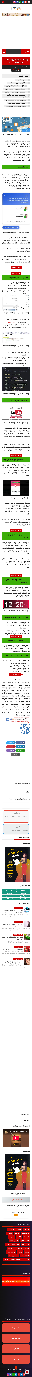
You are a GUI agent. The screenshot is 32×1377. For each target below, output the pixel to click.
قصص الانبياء (24, 1256)
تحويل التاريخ (23, 899)
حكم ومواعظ (13, 1241)
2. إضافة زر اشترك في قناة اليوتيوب (15, 86)
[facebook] (17, 2)
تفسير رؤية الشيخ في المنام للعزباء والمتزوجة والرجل (13, 925)
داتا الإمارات (16, 1338)
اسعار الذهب (9, 890)
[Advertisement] (16, 34)
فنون (19, 1252)
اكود (16, 1233)
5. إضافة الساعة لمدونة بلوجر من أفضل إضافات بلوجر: (18, 96)
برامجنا (10, 1237)
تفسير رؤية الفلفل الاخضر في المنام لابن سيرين (12, 938)
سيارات (18, 1248)
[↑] (16, 1367)
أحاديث (26, 1229)
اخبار (18, 1229)
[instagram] (14, 2)
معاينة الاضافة (16, 267)
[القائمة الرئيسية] (4, 51)
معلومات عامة (15, 1259)
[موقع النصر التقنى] (16, 8)
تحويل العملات (9, 899)
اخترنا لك (11, 1229)
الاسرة (26, 1237)
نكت (6, 1259)
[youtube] (25, 2)
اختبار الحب (23, 893)
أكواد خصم (25, 1233)
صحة (26, 1252)
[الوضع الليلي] (27, 1372)
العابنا (18, 1237)
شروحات (15, 67)
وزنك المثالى (9, 893)
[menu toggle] (29, 2)
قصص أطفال (10, 1252)
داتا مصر (16, 1359)
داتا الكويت (16, 1349)
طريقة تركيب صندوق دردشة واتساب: (17, 83)
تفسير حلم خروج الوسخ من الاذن (14, 961)
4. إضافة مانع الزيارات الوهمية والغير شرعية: (15, 92)
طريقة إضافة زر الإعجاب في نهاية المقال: (16, 106)
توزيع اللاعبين (23, 896)
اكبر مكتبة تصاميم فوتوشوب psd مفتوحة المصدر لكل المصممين (13, 911)
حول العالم (25, 1244)
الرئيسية (24, 52)
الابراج (9, 1233)
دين (7, 1244)
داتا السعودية (16, 1328)
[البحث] (3, 2)
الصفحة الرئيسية (23, 67)
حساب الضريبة (9, 896)
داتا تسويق (23, 890)
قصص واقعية (12, 1256)
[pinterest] (19, 1374)
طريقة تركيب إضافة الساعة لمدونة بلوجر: (16, 100)
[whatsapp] (20, 2)
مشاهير (26, 1259)
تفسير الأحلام (24, 1241)
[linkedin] (21, 1374)
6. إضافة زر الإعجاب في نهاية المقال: (17, 103)
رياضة (26, 1248)
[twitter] (23, 2)
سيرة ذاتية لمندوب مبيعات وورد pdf (13, 949)
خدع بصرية (15, 1244)
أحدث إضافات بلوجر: (21, 80)
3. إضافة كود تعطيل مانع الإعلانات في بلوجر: (15, 89)
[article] (16, 765)
